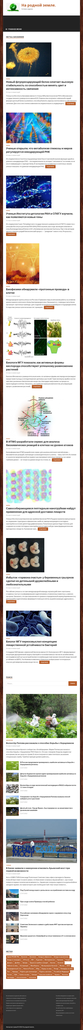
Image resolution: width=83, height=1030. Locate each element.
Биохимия (33, 957)
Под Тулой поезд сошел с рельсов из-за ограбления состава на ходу (47, 890)
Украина (57, 974)
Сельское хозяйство (45, 974)
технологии (32, 977)
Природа (15, 971)
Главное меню (15, 29)
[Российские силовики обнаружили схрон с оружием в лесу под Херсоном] (12, 920)
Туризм (8, 865)
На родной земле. (38, 5)
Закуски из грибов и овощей (39, 963)
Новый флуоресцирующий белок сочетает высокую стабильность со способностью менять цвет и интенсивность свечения (39, 85)
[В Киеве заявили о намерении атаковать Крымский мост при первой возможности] (41, 863)
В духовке (39, 960)
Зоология (60, 963)
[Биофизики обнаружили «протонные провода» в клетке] (41, 264)
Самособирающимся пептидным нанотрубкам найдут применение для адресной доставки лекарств (41, 510)
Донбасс (17, 963)
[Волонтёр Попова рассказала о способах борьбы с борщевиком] (41, 738)
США (15, 974)
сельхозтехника (21, 977)
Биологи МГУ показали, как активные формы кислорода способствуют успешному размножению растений (39, 366)
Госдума (68, 960)
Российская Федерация (61, 971)
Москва (62, 965)
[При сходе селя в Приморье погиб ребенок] (12, 909)
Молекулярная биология (49, 965)
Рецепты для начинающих (28, 971)
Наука (8, 79)
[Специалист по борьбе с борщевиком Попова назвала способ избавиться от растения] (12, 804)
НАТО (68, 965)
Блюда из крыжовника (61, 957)
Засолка (52, 963)
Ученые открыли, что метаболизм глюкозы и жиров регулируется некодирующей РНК (39, 150)
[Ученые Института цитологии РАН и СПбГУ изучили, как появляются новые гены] (41, 193)
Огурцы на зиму (46, 968)
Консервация (24, 965)
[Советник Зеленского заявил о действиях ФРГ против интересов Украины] (12, 932)
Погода (56, 968)
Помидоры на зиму (66, 968)
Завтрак (25, 963)
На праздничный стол (14, 968)
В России (26, 960)
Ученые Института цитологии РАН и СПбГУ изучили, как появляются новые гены (39, 215)
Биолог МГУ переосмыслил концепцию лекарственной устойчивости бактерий (31, 643)
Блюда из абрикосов (45, 957)
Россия (9, 974)
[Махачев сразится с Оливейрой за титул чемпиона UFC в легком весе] (12, 943)
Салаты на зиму (24, 974)
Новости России (28, 968)
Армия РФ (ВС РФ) (13, 957)
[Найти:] (41, 683)
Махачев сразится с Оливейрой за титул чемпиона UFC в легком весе (48, 936)
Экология (9, 740)
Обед (37, 968)
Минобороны (35, 965)
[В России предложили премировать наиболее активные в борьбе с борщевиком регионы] (12, 769)
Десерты (10, 963)
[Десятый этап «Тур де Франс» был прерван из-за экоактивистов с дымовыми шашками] (12, 815)
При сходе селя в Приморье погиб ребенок (37, 902)
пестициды (10, 977)
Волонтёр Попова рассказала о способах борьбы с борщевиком (40, 743)
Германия (60, 960)
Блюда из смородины (14, 960)
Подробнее (70, 103)
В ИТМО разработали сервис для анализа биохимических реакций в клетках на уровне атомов (39, 443)
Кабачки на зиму (12, 965)
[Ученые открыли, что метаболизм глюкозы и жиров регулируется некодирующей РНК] (41, 129)
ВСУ (32, 960)
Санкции (34, 974)
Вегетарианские (50, 960)
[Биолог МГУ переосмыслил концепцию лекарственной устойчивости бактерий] (41, 624)
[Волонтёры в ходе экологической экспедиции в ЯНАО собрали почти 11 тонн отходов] (12, 792)
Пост (8, 971)
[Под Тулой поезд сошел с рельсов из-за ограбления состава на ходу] (12, 897)
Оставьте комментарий (13, 92)
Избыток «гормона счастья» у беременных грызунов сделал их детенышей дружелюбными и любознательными (40, 581)
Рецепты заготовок (45, 971)
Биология (24, 957)
